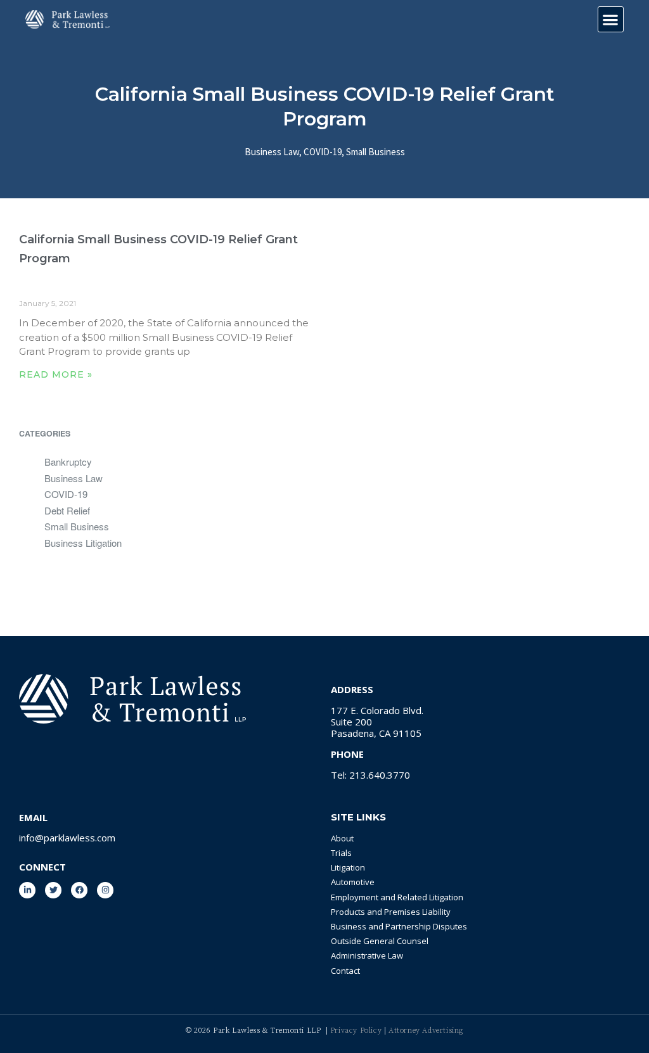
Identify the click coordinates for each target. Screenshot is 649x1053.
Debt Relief (67, 510)
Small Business (375, 152)
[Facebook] (79, 890)
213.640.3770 (379, 775)
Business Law (272, 152)
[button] (611, 19)
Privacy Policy (357, 1030)
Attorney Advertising (426, 1030)
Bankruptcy (68, 461)
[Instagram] (105, 890)
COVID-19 (323, 152)
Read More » (56, 374)
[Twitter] (53, 890)
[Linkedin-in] (27, 890)
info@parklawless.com (67, 837)
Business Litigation (83, 542)
